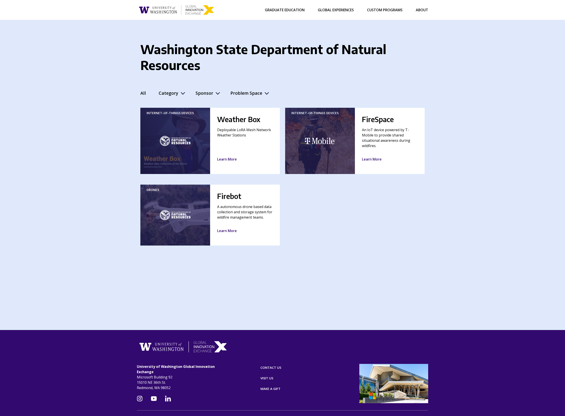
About (422, 10)
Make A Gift (270, 388)
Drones (153, 190)
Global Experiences (336, 10)
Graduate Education (285, 10)
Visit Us (266, 378)
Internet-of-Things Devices (170, 113)
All (143, 93)
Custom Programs (385, 10)
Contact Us (270, 367)
